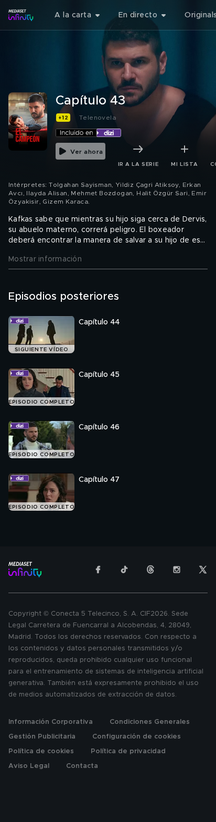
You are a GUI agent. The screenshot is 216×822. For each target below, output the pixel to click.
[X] (203, 569)
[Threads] (150, 569)
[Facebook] (98, 569)
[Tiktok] (124, 569)
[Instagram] (176, 569)
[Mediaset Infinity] (21, 15)
